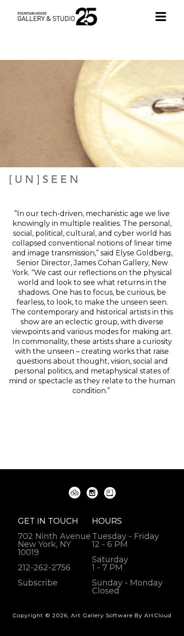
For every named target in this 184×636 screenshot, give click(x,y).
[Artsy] (110, 493)
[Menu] (160, 16)
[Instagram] (94, 493)
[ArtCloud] (76, 493)
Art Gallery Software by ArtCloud (121, 615)
